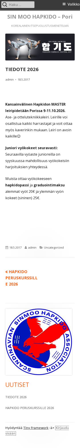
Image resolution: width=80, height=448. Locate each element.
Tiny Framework (35, 428)
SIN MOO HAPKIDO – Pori (40, 16)
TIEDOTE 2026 (16, 397)
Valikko (74, 4)
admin (9, 79)
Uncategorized (54, 247)
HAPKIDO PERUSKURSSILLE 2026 (29, 408)
